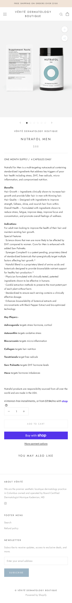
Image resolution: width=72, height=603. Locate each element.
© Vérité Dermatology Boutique (36, 590)
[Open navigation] (5, 14)
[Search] (61, 14)
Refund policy (11, 528)
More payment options (36, 443)
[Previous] (20, 123)
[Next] (51, 123)
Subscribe (16, 572)
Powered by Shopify (36, 595)
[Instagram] (5, 503)
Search (7, 522)
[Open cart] (67, 14)
